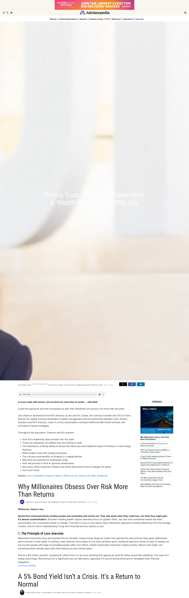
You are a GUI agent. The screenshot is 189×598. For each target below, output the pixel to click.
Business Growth (96, 19)
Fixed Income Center (33, 592)
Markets (53, 19)
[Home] (94, 12)
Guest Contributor (41, 502)
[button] (123, 384)
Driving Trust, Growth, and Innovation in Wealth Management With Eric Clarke (75, 385)
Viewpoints (30, 502)
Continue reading (27, 565)
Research (83, 19)
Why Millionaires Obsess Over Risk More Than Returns (67, 502)
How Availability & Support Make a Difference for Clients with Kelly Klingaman (67, 475)
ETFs (107, 19)
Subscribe (139, 19)
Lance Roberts (47, 592)
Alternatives (128, 19)
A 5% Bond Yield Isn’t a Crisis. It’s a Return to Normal (71, 592)
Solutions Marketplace (68, 19)
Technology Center (24, 385)
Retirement (116, 19)
